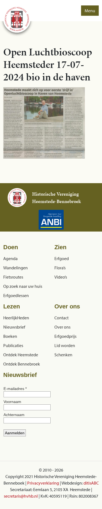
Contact (61, 317)
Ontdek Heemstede (20, 354)
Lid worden (64, 345)
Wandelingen (15, 267)
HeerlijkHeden (16, 317)
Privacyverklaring (43, 483)
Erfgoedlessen (16, 295)
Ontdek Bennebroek (21, 364)
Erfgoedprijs (65, 336)
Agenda (10, 258)
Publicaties (13, 345)
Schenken (63, 354)
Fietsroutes (13, 277)
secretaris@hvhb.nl (21, 496)
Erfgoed (61, 258)
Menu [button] (90, 10)
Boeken (10, 336)
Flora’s (60, 267)
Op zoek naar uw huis (22, 286)
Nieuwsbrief (14, 327)
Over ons (62, 327)
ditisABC (91, 483)
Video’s (60, 277)
